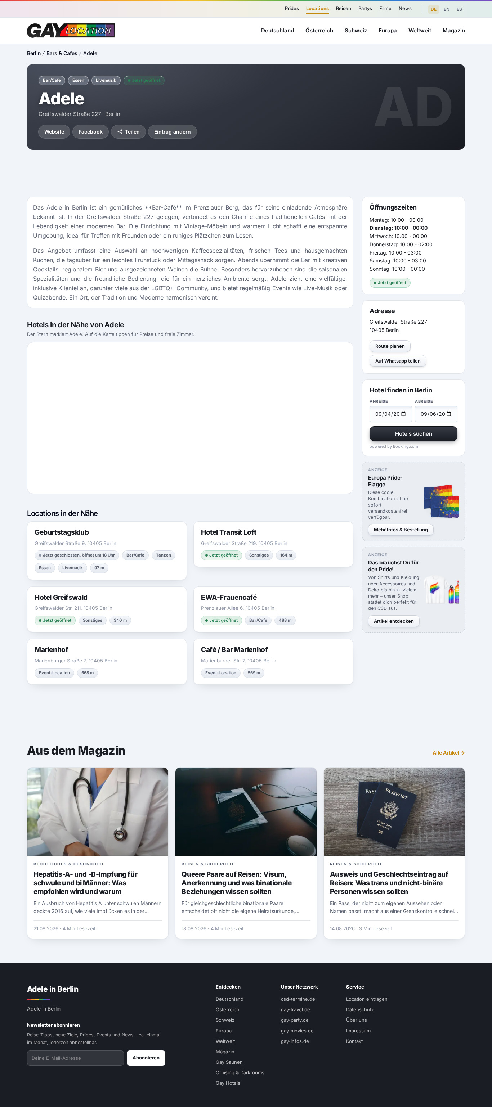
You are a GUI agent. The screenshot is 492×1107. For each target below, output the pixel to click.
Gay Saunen (229, 1062)
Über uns (356, 1020)
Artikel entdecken (394, 621)
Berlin (34, 53)
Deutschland (277, 30)
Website (54, 132)
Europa (388, 30)
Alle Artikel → (449, 753)
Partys (365, 8)
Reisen (343, 8)
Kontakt (354, 1041)
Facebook (91, 132)
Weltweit (419, 30)
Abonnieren (146, 1058)
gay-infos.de (295, 1041)
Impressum (358, 1031)
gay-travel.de (295, 1009)
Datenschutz (360, 1009)
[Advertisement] (246, 173)
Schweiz (356, 30)
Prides (292, 8)
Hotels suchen (413, 433)
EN (446, 9)
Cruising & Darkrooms (240, 1072)
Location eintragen (367, 999)
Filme (385, 8)
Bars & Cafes (61, 53)
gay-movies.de (297, 1031)
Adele (90, 53)
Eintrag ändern (172, 132)
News (405, 8)
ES (459, 9)
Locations (317, 8)
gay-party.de (295, 1020)
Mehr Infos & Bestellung (401, 529)
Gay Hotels (228, 1083)
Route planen (390, 346)
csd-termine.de (298, 999)
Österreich (319, 30)
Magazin (454, 30)
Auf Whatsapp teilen (398, 361)
